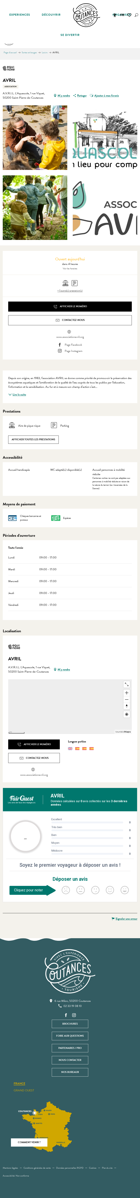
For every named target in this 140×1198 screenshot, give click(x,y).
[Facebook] (66, 1015)
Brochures (70, 1024)
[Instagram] (74, 1015)
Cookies (92, 1168)
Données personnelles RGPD (69, 1168)
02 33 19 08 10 (72, 1006)
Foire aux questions (70, 1036)
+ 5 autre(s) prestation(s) (70, 291)
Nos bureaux (70, 1072)
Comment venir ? (29, 1142)
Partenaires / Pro (70, 1048)
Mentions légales (10, 1168)
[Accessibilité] (114, 15)
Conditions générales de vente (37, 1168)
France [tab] (19, 1083)
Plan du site (107, 1168)
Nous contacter (70, 1060)
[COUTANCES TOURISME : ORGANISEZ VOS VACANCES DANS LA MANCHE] (86, 15)
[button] (136, 15)
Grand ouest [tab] (24, 1090)
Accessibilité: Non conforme (16, 1176)
